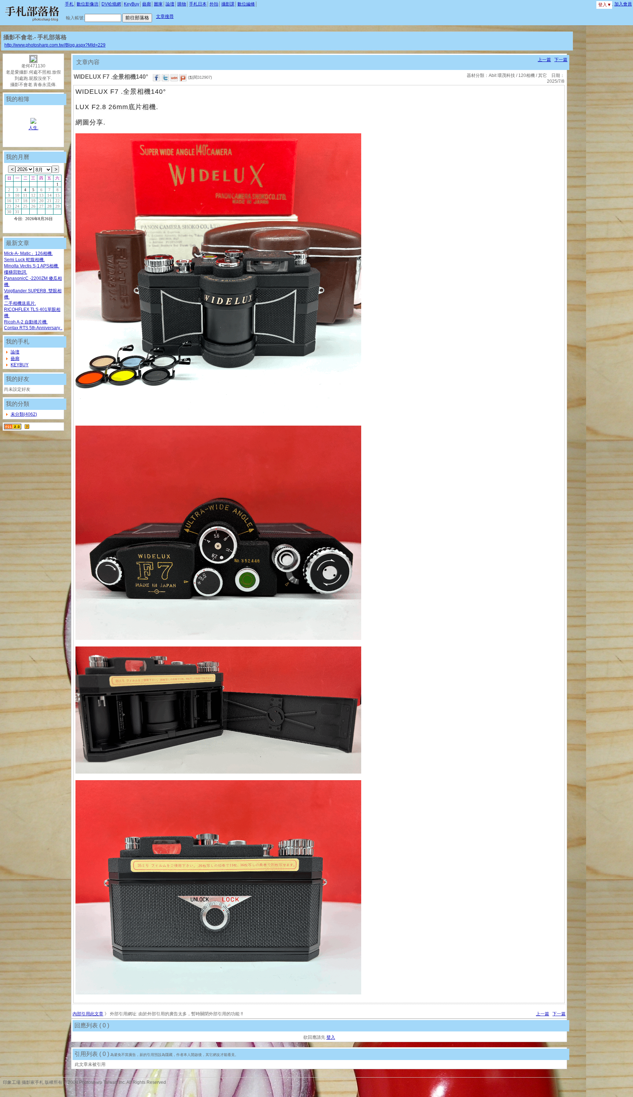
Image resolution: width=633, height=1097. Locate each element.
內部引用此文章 (88, 1013)
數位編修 (246, 4)
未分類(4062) (24, 414)
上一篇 (544, 59)
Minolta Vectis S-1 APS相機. (31, 265)
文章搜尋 (165, 16)
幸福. (33, 127)
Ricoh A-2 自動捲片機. (26, 322)
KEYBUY (20, 364)
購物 (181, 4)
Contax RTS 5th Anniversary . (33, 327)
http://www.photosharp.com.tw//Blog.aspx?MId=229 (55, 45)
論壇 (170, 4)
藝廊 (146, 4)
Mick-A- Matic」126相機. (28, 253)
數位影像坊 (88, 4)
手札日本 (198, 4)
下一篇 (560, 59)
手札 (69, 4)
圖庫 (158, 4)
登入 (330, 1037)
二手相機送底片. (20, 303)
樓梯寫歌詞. (15, 272)
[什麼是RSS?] (27, 426)
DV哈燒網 (111, 4)
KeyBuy (131, 4)
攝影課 (227, 4)
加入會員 (623, 4)
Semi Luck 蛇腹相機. (24, 259)
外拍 (214, 4)
